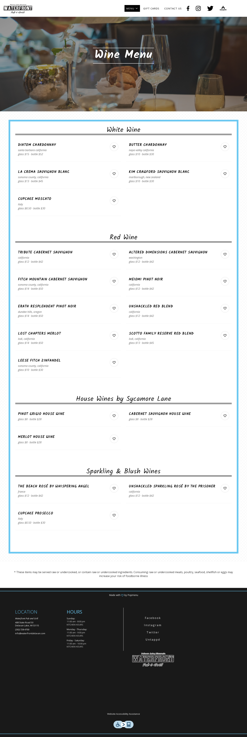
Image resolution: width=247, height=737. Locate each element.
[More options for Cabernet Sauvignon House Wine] (225, 416)
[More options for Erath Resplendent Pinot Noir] (114, 308)
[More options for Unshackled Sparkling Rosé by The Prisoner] (225, 488)
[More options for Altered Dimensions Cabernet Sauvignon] (225, 254)
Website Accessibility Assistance (123, 713)
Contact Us (173, 8)
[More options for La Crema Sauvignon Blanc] (114, 174)
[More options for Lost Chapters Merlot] (114, 335)
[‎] (188, 8)
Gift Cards (151, 8)
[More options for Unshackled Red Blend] (225, 308)
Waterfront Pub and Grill (153, 659)
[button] (132, 8)
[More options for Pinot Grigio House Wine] (114, 416)
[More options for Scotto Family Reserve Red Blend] (225, 335)
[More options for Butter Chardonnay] (225, 147)
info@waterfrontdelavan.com (30, 633)
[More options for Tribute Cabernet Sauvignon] (114, 254)
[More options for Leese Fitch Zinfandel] (114, 362)
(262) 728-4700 (22, 629)
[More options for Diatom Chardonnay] (114, 147)
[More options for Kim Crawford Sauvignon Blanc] (225, 174)
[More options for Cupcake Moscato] (114, 201)
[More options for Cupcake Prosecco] (114, 515)
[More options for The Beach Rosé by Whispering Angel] (114, 488)
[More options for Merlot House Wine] (114, 439)
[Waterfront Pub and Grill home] (18, 8)
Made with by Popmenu (70, 595)
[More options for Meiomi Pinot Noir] (225, 281)
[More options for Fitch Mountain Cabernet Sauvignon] (114, 281)
